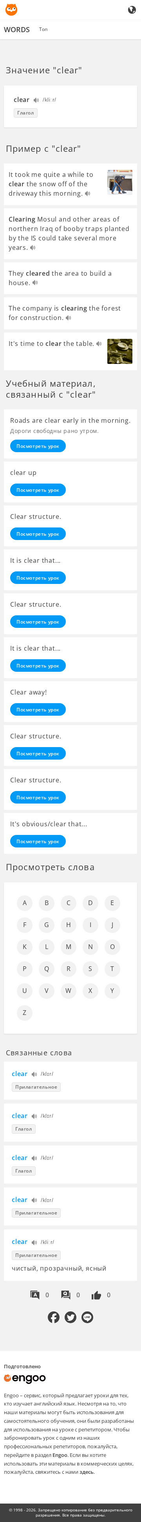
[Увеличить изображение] (119, 182)
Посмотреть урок (38, 446)
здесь (87, 1471)
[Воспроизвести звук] (37, 100)
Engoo (59, 1454)
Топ (43, 29)
